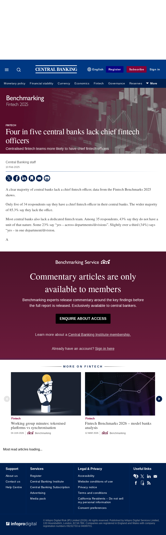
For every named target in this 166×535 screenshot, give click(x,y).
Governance (116, 83)
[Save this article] (32, 178)
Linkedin (148, 476)
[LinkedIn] (24, 178)
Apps (142, 482)
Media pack (38, 498)
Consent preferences (92, 507)
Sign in (155, 69)
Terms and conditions (92, 492)
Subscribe (136, 69)
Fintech (99, 83)
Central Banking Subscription (50, 487)
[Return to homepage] (56, 72)
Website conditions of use (95, 481)
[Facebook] (16, 178)
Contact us (13, 481)
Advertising (37, 492)
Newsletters (155, 476)
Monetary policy (14, 83)
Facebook (135, 482)
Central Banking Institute (47, 481)
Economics (81, 83)
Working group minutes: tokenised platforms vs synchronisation (38, 425)
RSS (148, 482)
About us (12, 475)
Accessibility (86, 475)
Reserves (135, 83)
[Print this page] (47, 178)
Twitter (142, 476)
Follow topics (135, 476)
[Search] (19, 70)
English (98, 69)
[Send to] (39, 178)
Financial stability (41, 83)
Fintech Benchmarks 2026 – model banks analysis (118, 425)
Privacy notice (87, 487)
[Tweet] (9, 178)
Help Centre (14, 487)
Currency (64, 83)
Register (115, 69)
